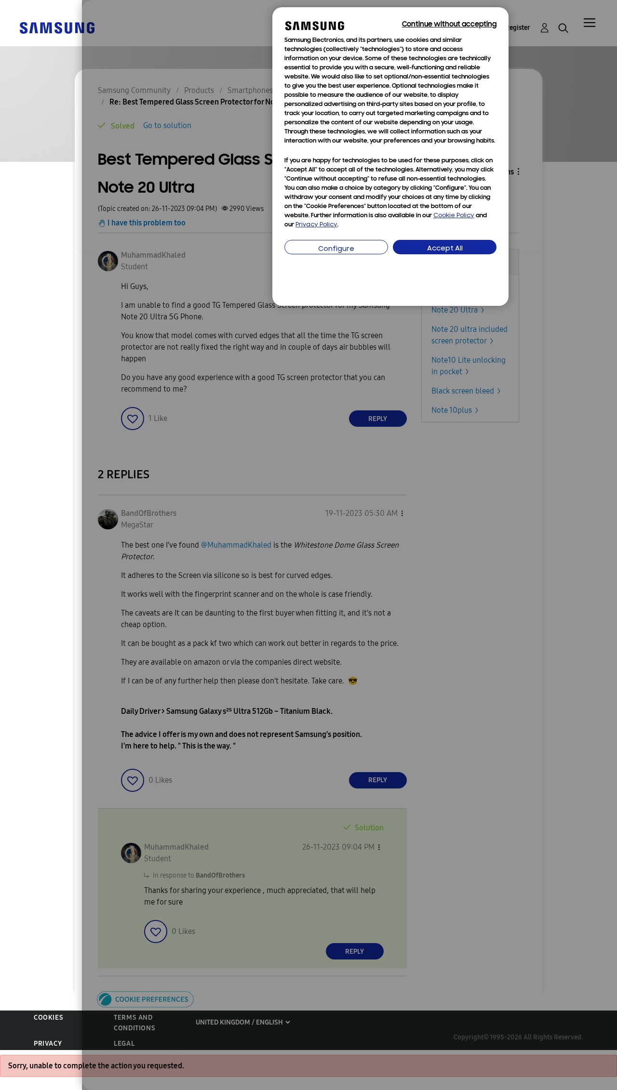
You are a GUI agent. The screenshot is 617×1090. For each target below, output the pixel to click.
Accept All (445, 248)
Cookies (48, 1017)
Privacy (48, 1043)
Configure (336, 249)
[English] (56, 27)
